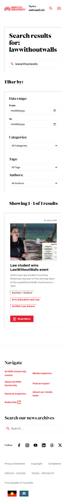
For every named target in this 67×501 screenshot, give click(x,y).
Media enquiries (42, 373)
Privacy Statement (15, 463)
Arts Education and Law (26, 299)
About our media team (42, 394)
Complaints (54, 463)
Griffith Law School (23, 306)
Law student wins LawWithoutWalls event (29, 267)
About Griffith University (13, 383)
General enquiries (15, 393)
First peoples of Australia (19, 482)
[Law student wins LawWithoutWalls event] (33, 241)
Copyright (36, 463)
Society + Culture (22, 292)
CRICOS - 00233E (15, 473)
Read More (24, 318)
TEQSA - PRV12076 (42, 473)
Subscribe (11, 402)
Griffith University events (15, 373)
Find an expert (41, 383)
